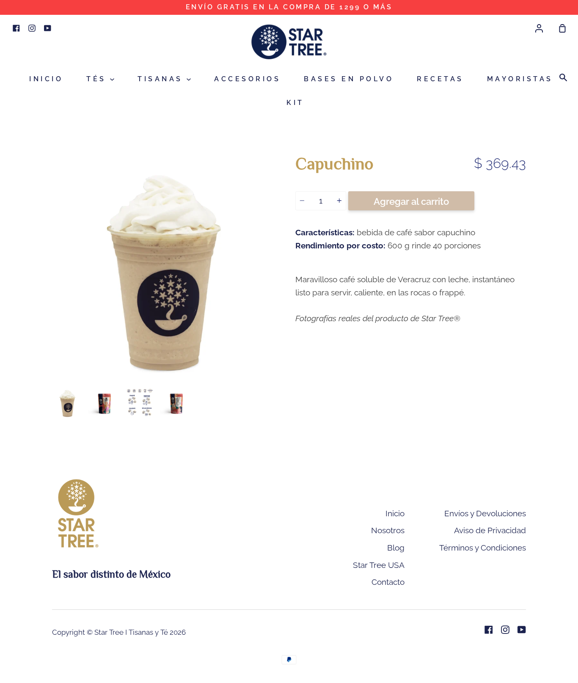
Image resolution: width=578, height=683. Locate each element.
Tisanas (162, 79)
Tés (98, 79)
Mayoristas (520, 79)
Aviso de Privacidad (490, 530)
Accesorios (247, 79)
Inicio (46, 79)
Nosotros (388, 530)
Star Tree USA (379, 565)
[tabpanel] (167, 267)
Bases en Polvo (349, 79)
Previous (54, 330)
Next (280, 330)
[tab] (68, 403)
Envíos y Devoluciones (485, 513)
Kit (295, 103)
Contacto (388, 582)
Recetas (440, 79)
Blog (396, 547)
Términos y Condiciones (482, 547)
